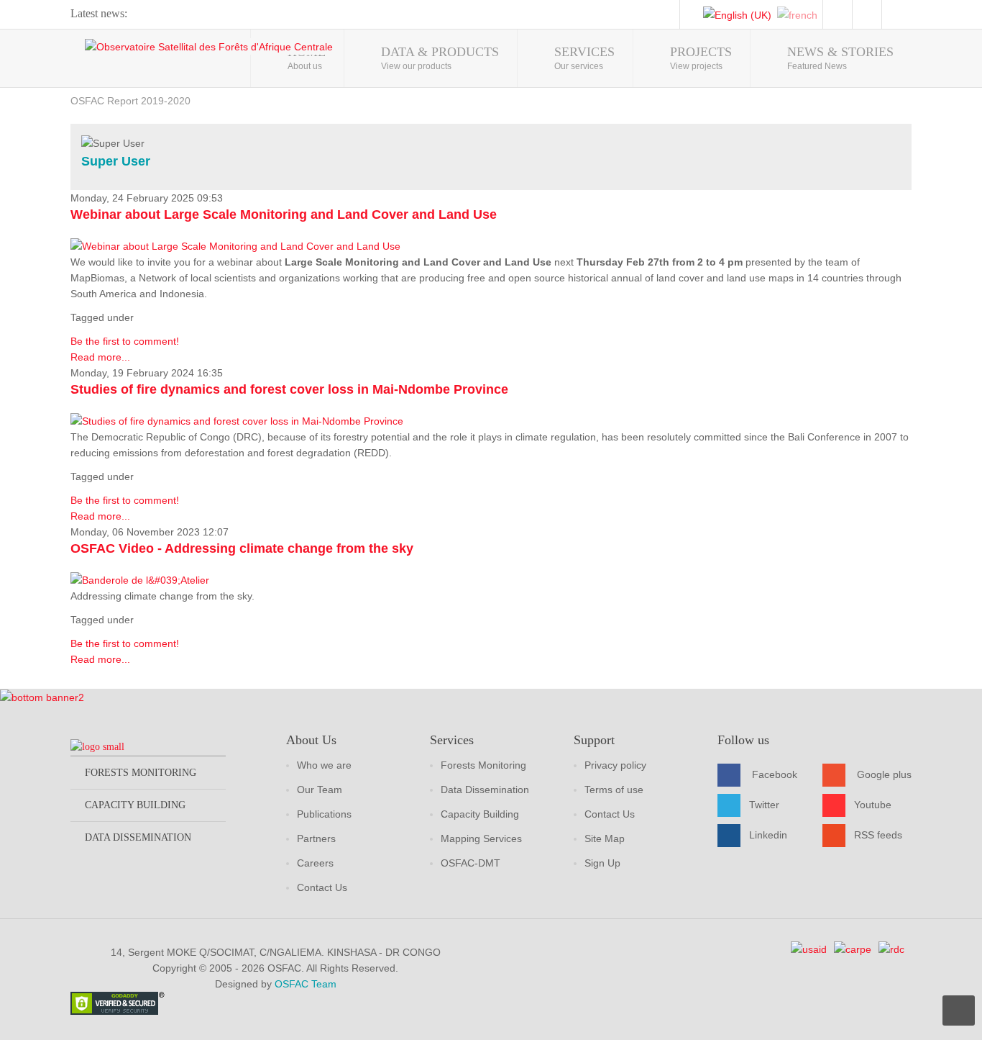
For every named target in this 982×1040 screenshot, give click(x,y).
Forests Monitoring (483, 765)
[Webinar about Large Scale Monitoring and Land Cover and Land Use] (235, 245)
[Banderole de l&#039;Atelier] (139, 579)
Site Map (604, 838)
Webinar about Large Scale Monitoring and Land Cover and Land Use (283, 214)
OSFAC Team (305, 984)
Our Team (319, 789)
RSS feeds (878, 835)
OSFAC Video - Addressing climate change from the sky (241, 548)
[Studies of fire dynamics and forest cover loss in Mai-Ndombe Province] (236, 420)
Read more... (100, 357)
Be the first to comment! (124, 341)
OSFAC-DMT (470, 863)
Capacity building (135, 805)
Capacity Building (480, 814)
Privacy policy (615, 765)
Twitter (764, 804)
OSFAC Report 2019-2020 (130, 101)
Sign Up (602, 863)
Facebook (774, 774)
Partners (316, 838)
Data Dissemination (485, 789)
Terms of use (613, 789)
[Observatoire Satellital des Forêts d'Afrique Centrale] (209, 46)
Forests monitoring (140, 772)
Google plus (884, 774)
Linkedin (768, 835)
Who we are (324, 765)
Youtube (872, 804)
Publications (324, 814)
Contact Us (322, 887)
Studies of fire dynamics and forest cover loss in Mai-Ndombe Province (289, 389)
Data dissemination (138, 837)
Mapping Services (481, 838)
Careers (315, 863)
